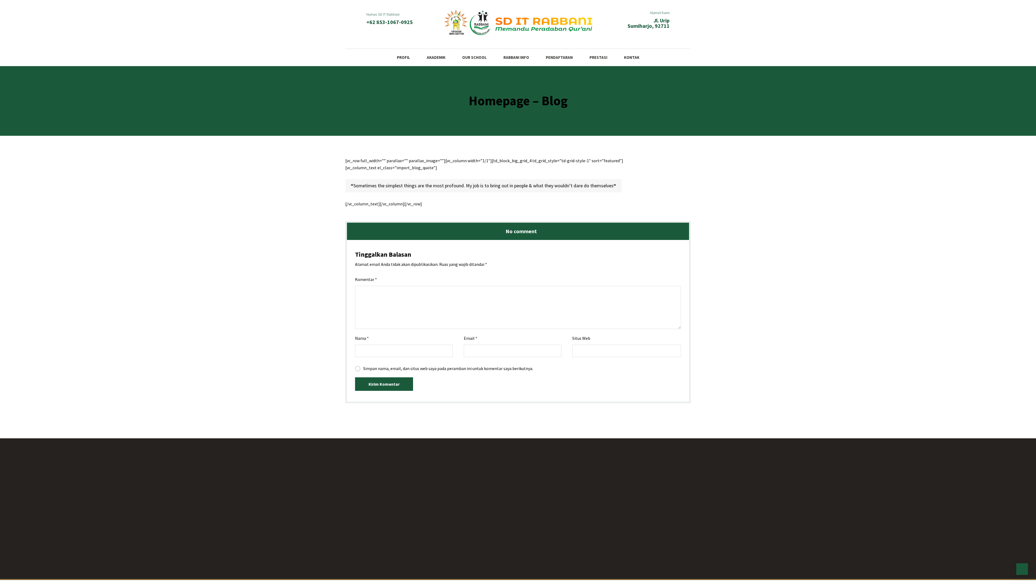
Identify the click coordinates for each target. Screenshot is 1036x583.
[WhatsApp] (528, 566)
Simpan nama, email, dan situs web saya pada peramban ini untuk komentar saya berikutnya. (448, 368)
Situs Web (581, 338)
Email (470, 338)
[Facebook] (496, 566)
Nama (362, 338)
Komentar (366, 279)
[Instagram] (507, 566)
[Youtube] (518, 566)
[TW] (539, 566)
